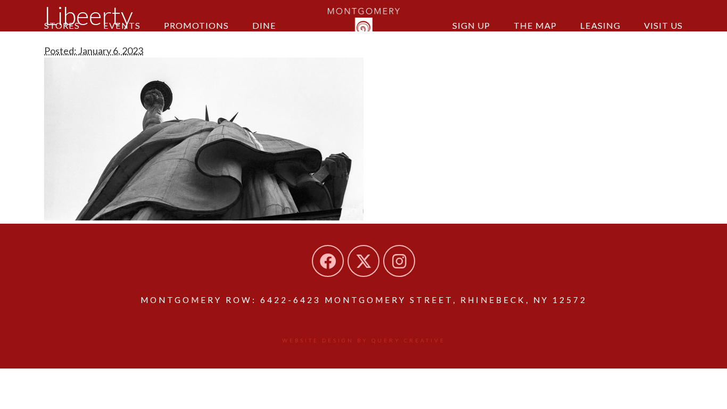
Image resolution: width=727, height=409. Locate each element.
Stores (62, 25)
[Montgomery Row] (364, 24)
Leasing (600, 25)
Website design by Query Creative (363, 340)
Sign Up (471, 25)
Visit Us (663, 25)
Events (122, 25)
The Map (535, 25)
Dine (264, 25)
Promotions (196, 25)
